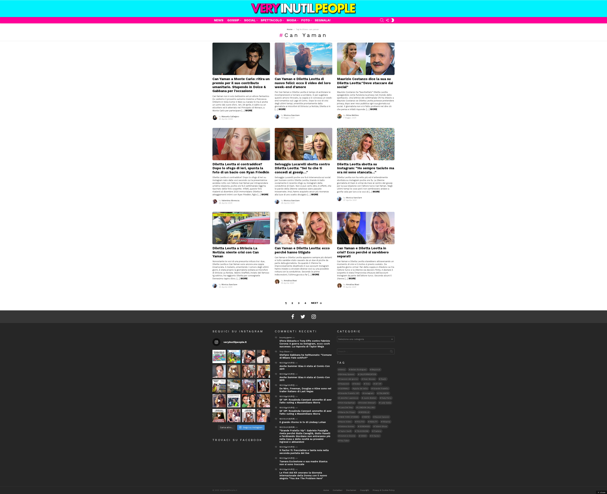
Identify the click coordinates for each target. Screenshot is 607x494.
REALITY (373, 422)
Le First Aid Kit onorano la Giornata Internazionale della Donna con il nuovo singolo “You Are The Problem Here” (303, 475)
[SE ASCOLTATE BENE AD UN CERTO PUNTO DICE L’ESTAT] (248, 356)
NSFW (367, 417)
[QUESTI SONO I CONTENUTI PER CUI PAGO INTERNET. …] (234, 371)
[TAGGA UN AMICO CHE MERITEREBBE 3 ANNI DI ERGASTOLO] (263, 400)
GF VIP (378, 384)
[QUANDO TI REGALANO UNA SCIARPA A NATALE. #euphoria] (219, 371)
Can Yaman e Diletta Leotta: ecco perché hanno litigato (302, 250)
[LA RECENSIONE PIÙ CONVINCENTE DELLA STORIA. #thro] (219, 415)
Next (314, 302)
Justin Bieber (370, 398)
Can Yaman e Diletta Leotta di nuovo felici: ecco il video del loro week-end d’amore (303, 83)
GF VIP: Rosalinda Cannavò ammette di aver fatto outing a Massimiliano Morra (305, 401)
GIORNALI (344, 388)
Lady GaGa (386, 403)
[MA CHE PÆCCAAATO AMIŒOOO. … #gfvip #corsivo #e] (248, 371)
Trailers (377, 431)
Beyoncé (376, 369)
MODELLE (364, 412)
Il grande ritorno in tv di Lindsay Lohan (302, 422)
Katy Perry (386, 398)
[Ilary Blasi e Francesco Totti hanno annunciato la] (234, 400)
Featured (344, 384)
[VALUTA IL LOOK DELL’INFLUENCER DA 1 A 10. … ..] (219, 400)
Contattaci (337, 490)
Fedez (357, 384)
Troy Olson (284, 351)
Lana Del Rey (346, 407)
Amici (342, 369)
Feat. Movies (369, 379)
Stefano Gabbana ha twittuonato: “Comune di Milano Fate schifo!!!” (305, 356)
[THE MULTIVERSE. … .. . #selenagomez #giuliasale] (248, 400)
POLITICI (360, 422)
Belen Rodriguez (358, 369)
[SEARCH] (382, 20)
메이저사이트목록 (287, 419)
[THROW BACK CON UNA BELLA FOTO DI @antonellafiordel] (234, 356)
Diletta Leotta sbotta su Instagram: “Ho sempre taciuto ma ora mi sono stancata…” (365, 168)
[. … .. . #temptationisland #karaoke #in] (248, 386)
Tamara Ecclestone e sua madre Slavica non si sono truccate (303, 463)
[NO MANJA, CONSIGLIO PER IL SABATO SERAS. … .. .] (263, 356)
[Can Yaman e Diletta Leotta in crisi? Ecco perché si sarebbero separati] (366, 228)
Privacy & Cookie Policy (384, 490)
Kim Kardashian (347, 403)
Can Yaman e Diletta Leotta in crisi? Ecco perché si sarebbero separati (363, 252)
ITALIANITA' (384, 393)
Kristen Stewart (367, 403)
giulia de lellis (361, 388)
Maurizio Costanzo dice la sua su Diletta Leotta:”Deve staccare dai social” (365, 83)
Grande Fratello (380, 388)
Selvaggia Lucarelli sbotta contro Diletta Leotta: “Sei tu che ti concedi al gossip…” (302, 168)
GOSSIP (233, 20)
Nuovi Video (345, 422)
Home (326, 490)
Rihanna (386, 422)
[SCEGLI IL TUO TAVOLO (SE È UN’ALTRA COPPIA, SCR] (219, 356)
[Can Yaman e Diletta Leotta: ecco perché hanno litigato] (303, 228)
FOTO (305, 20)
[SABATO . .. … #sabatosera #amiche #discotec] (234, 415)
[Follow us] (387, 20)
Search (391, 352)
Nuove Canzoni (382, 417)
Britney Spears (347, 374)
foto (368, 384)
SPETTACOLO (271, 20)
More (248, 110)
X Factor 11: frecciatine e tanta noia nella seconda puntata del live (304, 452)
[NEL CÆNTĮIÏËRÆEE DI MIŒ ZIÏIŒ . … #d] (263, 371)
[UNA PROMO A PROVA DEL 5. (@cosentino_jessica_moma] (248, 415)
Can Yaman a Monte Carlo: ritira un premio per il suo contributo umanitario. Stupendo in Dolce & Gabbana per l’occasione (241, 85)
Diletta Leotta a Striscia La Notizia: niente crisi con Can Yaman (235, 252)
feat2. (383, 379)
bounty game (285, 337)
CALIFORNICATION (368, 374)
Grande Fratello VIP (349, 393)
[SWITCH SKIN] (393, 20)
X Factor (376, 436)
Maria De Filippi (347, 412)
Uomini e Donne (347, 436)
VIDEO (363, 436)
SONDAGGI (365, 426)
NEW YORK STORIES (349, 417)
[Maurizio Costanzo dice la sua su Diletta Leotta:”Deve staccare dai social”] (366, 59)
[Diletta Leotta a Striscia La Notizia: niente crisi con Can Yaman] (241, 228)
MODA (291, 20)
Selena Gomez (347, 426)
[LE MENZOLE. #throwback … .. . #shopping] (234, 386)
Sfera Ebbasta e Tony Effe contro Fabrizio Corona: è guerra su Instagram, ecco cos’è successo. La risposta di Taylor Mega (304, 343)
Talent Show (381, 426)
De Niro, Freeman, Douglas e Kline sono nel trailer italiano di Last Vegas (305, 390)
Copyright (364, 490)
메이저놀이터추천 (287, 363)
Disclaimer (351, 490)
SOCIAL (250, 20)
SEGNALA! (323, 20)
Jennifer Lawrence (349, 398)
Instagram (369, 393)
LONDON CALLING (366, 407)
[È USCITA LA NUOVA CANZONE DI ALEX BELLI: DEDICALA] (263, 386)
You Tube (344, 441)
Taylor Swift (345, 431)
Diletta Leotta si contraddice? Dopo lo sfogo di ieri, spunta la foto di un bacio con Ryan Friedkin (240, 168)
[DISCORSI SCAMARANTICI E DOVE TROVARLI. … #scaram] (263, 415)
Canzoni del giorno (349, 379)
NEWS (218, 20)
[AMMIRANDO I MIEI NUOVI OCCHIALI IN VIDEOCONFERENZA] (219, 386)
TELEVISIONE (362, 431)
